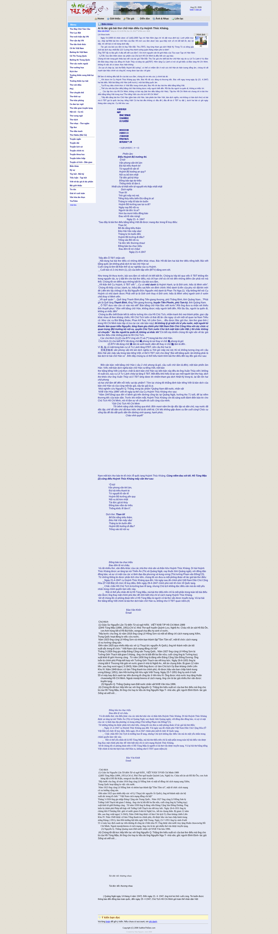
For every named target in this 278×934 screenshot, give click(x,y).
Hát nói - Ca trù (76, 112)
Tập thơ (73, 127)
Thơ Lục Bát (75, 33)
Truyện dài (74, 143)
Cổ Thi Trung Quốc (78, 56)
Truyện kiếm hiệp (77, 158)
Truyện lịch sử (76, 147)
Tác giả (130, 18)
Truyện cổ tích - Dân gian (81, 162)
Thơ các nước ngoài (79, 64)
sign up (198, 9)
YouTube (74, 201)
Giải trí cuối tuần (77, 193)
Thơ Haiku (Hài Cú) (78, 135)
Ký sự (72, 170)
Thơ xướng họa (77, 67)
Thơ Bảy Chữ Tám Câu (80, 29)
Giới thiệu (114, 18)
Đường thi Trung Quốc (80, 60)
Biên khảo (74, 166)
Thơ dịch (74, 120)
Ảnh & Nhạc (162, 18)
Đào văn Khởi (103, 31)
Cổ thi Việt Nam (77, 48)
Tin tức (73, 189)
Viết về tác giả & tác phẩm (81, 182)
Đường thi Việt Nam (79, 52)
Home (100, 18)
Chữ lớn (73, 205)
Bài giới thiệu (76, 185)
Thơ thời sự (75, 96)
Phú (71, 89)
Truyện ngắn (75, 139)
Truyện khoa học (77, 154)
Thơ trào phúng (77, 100)
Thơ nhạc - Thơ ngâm (79, 123)
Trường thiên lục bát (79, 81)
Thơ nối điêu (75, 85)
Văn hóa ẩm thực (77, 197)
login (192, 9)
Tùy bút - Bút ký (77, 174)
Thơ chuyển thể (77, 93)
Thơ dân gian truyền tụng (81, 108)
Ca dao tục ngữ (77, 104)
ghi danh (153, 921)
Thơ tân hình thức (78, 44)
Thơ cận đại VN (77, 41)
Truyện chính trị (77, 151)
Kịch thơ (73, 71)
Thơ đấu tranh (76, 131)
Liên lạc (178, 18)
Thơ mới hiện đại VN (79, 37)
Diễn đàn (144, 18)
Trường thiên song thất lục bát (82, 76)
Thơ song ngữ (76, 116)
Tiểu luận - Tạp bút (78, 178)
